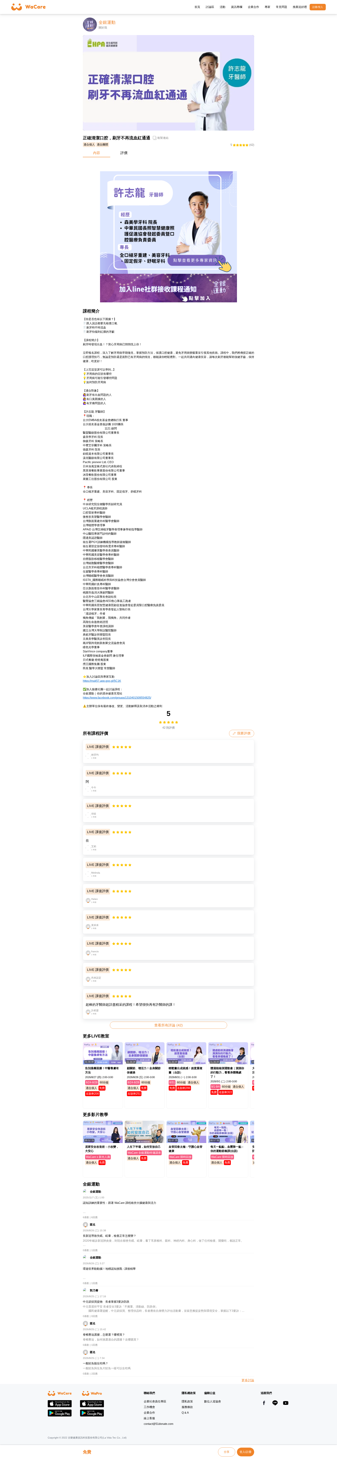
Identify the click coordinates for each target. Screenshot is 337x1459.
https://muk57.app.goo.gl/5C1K (102, 680)
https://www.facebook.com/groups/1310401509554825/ (117, 697)
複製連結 (162, 137)
